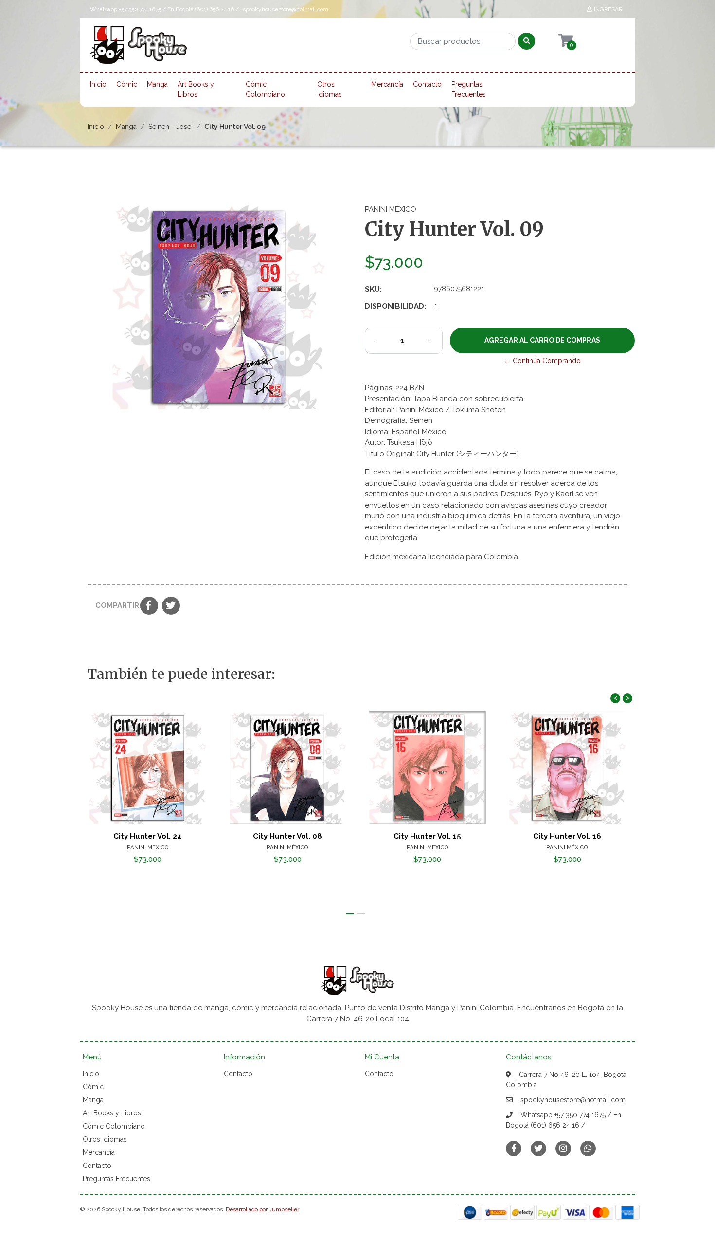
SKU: (373, 289)
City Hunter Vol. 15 (427, 836)
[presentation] (615, 698)
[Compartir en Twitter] (171, 606)
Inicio (98, 84)
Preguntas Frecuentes (468, 89)
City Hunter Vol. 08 (287, 836)
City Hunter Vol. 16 (567, 836)
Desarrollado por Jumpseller (262, 1209)
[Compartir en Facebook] (149, 606)
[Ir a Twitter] (538, 1148)
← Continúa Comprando (542, 361)
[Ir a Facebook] (513, 1148)
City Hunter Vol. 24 (147, 836)
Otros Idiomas (329, 89)
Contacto (427, 84)
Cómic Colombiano (265, 89)
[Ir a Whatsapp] (588, 1148)
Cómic (126, 84)
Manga (157, 84)
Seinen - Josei (170, 126)
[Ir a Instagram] (563, 1148)
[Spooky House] (138, 48)
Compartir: (114, 605)
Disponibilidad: (395, 306)
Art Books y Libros (196, 89)
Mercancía (387, 84)
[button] (350, 913)
